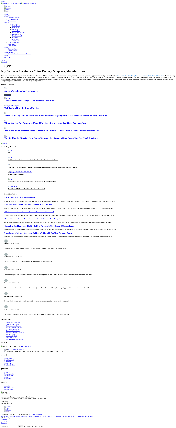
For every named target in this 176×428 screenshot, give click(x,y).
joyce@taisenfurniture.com (13, 3)
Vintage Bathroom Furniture (14, 327)
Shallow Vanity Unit (145, 76)
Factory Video (12, 21)
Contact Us (7, 57)
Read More (8, 95)
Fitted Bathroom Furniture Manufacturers (64, 416)
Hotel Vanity (14, 416)
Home (6, 14)
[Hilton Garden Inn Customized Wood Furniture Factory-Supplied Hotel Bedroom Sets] (5, 121)
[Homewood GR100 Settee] (20, 172)
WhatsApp (4, 421)
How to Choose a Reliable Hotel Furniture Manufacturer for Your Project (32, 219)
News (6, 47)
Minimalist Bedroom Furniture (14, 339)
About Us (7, 16)
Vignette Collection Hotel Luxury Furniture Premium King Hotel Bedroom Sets (32, 181)
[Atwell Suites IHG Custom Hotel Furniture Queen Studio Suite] (12, 186)
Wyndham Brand (17, 36)
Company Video (13, 19)
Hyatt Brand (15, 37)
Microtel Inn (12, 153)
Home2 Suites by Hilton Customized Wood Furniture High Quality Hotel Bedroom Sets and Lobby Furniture (55, 115)
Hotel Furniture (5, 416)
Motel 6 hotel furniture (18, 32)
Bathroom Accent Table (13, 331)
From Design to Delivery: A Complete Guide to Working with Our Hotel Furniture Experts (38, 233)
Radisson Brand (16, 34)
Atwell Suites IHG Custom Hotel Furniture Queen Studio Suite (26, 189)
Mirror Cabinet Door (158, 76)
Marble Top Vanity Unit (13, 322)
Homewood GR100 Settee (16, 174)
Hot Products (33, 414)
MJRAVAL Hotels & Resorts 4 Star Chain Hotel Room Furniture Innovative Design (33, 160)
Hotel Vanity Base (9, 365)
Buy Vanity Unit (133, 76)
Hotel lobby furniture (14, 42)
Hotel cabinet (12, 45)
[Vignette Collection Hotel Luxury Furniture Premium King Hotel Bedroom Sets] (10, 179)
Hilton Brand (15, 27)
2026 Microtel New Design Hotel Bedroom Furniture (29, 100)
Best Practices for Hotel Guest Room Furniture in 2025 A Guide (28, 205)
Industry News (12, 50)
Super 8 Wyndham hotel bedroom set (21, 91)
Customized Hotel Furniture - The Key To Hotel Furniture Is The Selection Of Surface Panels (39, 226)
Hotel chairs (11, 44)
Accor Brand (15, 39)
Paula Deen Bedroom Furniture (15, 332)
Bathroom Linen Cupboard (13, 326)
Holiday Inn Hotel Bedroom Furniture (22, 108)
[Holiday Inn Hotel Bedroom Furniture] (11, 106)
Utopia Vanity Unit (11, 336)
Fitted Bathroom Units (12, 324)
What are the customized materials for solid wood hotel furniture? (29, 212)
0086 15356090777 (31, 3)
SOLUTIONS (8, 52)
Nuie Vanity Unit (122, 76)
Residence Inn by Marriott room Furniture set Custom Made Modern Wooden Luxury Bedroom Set (51, 131)
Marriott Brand (16, 31)
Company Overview (14, 17)
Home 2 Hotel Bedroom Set (26, 416)
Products (6, 22)
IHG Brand (15, 29)
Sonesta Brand (16, 41)
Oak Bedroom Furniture (13, 329)
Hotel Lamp (7, 363)
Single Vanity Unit (11, 337)
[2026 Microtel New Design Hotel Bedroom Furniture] (7, 98)
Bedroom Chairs (10, 334)
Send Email (4, 419)
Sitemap (39, 414)
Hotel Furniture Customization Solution (19, 54)
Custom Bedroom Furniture (43, 416)
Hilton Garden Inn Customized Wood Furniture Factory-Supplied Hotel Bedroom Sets (45, 123)
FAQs (6, 55)
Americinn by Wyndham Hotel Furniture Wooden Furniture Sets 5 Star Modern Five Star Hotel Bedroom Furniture (42, 167)
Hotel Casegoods (13, 24)
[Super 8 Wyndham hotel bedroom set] (5, 88)
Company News (13, 49)
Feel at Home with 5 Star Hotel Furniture (19, 198)
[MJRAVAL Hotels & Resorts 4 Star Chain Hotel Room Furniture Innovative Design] (10, 157)
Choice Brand (16, 26)
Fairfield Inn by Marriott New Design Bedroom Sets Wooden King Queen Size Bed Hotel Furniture (51, 138)
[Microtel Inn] (10, 150)
